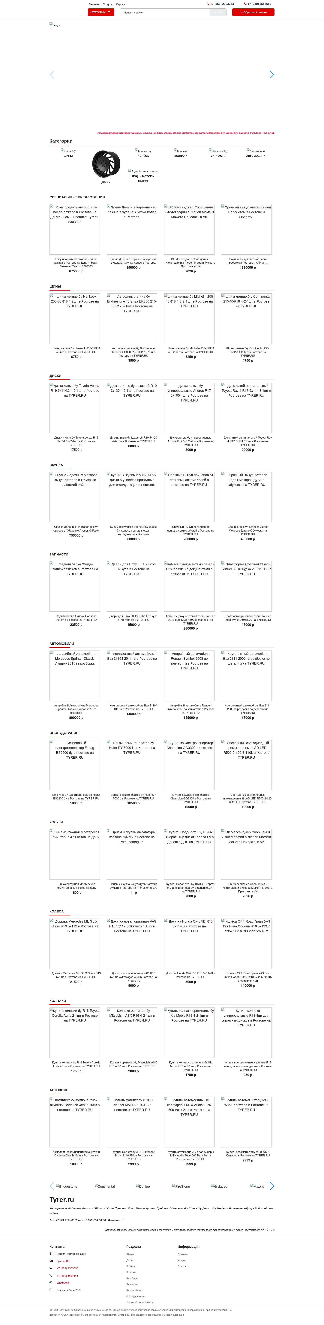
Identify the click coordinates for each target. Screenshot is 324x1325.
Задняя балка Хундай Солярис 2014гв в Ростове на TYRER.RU (76, 618)
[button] (271, 75)
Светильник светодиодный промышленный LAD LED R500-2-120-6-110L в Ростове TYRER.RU (247, 798)
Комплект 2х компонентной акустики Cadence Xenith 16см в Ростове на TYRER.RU (76, 1155)
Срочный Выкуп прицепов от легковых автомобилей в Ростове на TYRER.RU (190, 530)
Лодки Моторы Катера (143, 178)
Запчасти (218, 156)
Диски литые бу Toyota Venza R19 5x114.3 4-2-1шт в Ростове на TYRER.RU (76, 441)
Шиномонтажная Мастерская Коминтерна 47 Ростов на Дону (76, 885)
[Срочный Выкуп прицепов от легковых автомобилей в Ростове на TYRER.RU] (190, 497)
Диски (105, 182)
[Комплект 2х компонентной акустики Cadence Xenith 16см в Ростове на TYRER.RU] (76, 1122)
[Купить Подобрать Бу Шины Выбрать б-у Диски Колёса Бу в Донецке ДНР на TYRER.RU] (190, 854)
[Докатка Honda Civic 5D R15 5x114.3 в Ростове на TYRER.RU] (190, 943)
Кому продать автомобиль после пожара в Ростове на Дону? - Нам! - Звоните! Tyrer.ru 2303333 (76, 262)
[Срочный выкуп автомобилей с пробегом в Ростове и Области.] (247, 229)
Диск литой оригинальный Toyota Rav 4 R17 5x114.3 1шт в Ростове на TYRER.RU (248, 441)
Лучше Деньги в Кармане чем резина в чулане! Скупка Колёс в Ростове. (133, 261)
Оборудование (64, 732)
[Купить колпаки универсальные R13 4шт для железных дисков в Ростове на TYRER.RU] (247, 1033)
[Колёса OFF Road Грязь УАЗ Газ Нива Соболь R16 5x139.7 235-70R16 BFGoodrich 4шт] (247, 943)
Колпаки (180, 156)
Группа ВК (63, 1261)
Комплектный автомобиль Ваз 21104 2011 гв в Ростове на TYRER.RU (133, 707)
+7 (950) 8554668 (259, 4)
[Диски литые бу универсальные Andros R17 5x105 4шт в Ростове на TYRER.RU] (190, 408)
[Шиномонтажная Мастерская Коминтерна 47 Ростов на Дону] (76, 854)
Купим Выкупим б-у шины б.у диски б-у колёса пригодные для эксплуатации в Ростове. (133, 530)
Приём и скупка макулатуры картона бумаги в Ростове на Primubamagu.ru (133, 885)
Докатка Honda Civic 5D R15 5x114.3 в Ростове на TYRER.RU (190, 975)
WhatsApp (63, 1283)
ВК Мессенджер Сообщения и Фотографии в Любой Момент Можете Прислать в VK (190, 262)
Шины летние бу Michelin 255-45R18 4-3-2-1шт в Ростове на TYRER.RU (190, 350)
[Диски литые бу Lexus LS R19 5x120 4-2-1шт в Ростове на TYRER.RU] (133, 408)
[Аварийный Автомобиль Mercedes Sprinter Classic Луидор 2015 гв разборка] (76, 676)
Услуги (107, 4)
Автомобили (255, 156)
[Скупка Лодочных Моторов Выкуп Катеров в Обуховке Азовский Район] (76, 497)
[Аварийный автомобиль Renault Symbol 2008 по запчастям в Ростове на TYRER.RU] (190, 676)
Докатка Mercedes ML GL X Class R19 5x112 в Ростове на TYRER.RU (76, 975)
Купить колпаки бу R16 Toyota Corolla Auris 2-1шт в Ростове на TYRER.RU (76, 1064)
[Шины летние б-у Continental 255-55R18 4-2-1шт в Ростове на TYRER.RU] (247, 318)
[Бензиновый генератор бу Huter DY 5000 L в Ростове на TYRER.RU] (133, 765)
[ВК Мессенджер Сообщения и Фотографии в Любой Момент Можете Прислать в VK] (190, 229)
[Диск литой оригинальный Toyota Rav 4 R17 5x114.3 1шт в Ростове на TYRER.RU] (247, 408)
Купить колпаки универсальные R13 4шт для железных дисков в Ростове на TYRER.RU (248, 1066)
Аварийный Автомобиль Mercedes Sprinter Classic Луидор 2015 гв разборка (76, 709)
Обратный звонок (255, 12)
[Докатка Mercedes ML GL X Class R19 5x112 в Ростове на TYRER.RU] (76, 943)
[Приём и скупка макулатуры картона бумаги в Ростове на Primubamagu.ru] (133, 854)
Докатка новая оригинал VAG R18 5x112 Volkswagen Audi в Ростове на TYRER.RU (133, 976)
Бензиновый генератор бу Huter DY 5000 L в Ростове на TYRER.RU (133, 796)
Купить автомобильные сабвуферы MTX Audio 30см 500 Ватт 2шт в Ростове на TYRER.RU (191, 1155)
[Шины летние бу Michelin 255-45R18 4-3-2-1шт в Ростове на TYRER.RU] (190, 318)
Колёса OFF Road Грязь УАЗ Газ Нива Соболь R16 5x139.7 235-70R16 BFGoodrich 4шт (248, 976)
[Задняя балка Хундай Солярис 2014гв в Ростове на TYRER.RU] (76, 586)
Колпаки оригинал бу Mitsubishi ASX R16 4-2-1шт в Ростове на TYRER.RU (133, 1064)
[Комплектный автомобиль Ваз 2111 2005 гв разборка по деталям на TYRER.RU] (247, 676)
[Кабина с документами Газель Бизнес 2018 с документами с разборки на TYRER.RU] (190, 586)
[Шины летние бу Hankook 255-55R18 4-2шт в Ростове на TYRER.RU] (76, 318)
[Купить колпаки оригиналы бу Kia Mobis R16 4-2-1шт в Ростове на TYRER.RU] (190, 1033)
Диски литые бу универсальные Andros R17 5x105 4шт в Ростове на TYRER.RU (191, 441)
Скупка (120, 4)
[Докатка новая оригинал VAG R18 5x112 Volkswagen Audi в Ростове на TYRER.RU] (133, 943)
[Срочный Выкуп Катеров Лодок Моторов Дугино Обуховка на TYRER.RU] (247, 497)
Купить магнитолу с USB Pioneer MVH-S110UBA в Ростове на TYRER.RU (133, 1155)
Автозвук (58, 1089)
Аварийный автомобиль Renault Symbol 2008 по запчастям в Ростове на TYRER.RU (190, 709)
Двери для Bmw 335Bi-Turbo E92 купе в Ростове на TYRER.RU (133, 618)
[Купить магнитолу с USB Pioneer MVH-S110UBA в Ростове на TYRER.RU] (133, 1122)
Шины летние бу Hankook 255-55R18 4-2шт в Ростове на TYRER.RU (76, 350)
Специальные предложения (77, 197)
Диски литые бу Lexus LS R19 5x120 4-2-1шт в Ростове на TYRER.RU (133, 439)
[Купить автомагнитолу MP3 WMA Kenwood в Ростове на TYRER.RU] (247, 1122)
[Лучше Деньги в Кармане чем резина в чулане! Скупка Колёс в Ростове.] (133, 229)
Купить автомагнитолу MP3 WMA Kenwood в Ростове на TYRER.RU (248, 1153)
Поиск (218, 12)
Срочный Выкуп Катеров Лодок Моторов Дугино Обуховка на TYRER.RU (248, 530)
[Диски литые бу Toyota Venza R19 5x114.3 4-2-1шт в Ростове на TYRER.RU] (76, 408)
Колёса (143, 156)
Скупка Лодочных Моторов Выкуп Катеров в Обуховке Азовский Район (76, 528)
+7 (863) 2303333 (222, 4)
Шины (68, 156)
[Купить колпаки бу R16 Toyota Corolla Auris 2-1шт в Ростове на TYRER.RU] (76, 1033)
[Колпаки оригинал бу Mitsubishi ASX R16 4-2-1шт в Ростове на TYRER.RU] (133, 1033)
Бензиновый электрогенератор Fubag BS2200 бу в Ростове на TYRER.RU (76, 796)
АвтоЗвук (131, 1278)
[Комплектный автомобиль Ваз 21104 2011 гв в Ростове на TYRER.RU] (133, 676)
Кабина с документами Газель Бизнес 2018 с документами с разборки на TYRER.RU (190, 619)
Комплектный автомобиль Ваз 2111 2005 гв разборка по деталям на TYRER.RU (248, 709)
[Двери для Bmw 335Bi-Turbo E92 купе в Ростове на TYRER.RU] (133, 586)
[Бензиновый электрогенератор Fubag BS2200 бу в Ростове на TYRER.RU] (76, 765)
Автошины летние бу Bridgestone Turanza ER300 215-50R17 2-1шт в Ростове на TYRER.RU (133, 352)
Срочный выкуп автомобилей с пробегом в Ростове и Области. (248, 261)
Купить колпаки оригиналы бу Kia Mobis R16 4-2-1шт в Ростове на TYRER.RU (190, 1066)
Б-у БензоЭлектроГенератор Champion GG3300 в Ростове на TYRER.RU (190, 798)
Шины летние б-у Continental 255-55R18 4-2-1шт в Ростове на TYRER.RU (247, 352)
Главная (94, 4)
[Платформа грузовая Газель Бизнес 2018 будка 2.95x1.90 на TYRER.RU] (247, 586)
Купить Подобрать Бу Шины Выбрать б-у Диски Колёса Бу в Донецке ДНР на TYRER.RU (190, 887)
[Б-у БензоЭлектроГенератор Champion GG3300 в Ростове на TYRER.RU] (190, 765)
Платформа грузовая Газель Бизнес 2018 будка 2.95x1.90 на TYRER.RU (247, 618)
